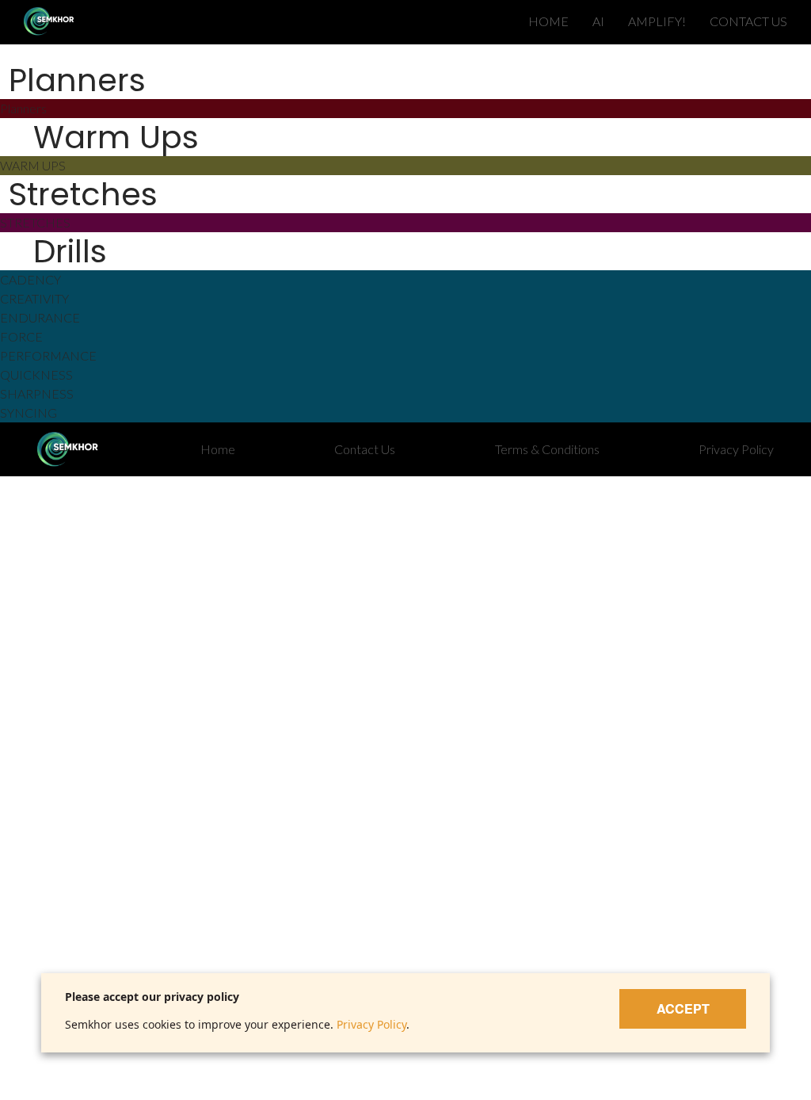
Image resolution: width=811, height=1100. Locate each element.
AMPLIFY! (657, 21)
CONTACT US (748, 21)
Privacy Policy (736, 448)
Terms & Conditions (547, 448)
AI (598, 21)
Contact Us (364, 448)
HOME (548, 21)
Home (217, 448)
